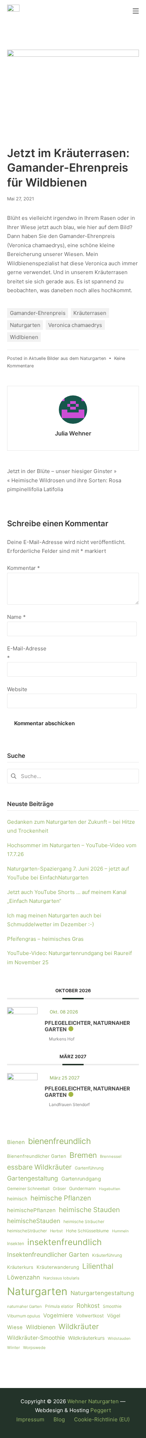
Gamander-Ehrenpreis (38, 313)
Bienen (16, 1142)
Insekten (15, 1243)
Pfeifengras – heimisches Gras (45, 938)
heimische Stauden (89, 1209)
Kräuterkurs (20, 1267)
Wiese (15, 1327)
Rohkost (88, 1305)
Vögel (113, 1315)
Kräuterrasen (89, 313)
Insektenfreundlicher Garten (48, 1254)
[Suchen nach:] (73, 775)
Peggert (100, 1410)
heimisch (17, 1198)
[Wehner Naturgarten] (13, 11)
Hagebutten (109, 1189)
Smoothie (112, 1306)
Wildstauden (119, 1338)
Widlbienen (24, 337)
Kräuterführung (107, 1255)
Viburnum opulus (23, 1315)
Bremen (83, 1155)
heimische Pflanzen (60, 1198)
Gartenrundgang (81, 1179)
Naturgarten (25, 325)
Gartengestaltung (32, 1178)
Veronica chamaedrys (75, 325)
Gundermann (82, 1188)
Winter (13, 1347)
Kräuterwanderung (57, 1267)
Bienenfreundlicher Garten (36, 1156)
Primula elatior (59, 1306)
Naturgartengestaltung (102, 1293)
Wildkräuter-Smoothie (36, 1337)
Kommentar (23, 568)
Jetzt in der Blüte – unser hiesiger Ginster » (62, 471)
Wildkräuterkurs (86, 1338)
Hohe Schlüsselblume (87, 1230)
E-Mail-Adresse (26, 653)
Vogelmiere (58, 1315)
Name (16, 616)
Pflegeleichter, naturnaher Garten (87, 1026)
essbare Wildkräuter (39, 1167)
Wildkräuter (78, 1326)
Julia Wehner (73, 433)
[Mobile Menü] (136, 10)
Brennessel (111, 1156)
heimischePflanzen (31, 1210)
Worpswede (34, 1347)
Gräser (59, 1188)
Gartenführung (89, 1168)
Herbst (56, 1230)
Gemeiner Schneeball (28, 1188)
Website (17, 689)
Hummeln (120, 1231)
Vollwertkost (90, 1315)
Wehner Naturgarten (93, 1401)
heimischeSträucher (27, 1230)
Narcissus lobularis (61, 1278)
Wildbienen (40, 1327)
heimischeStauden (33, 1221)
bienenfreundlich (59, 1141)
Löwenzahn (23, 1277)
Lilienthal (97, 1266)
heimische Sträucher (83, 1221)
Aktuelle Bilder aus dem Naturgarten (67, 358)
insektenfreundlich (64, 1242)
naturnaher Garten (24, 1306)
